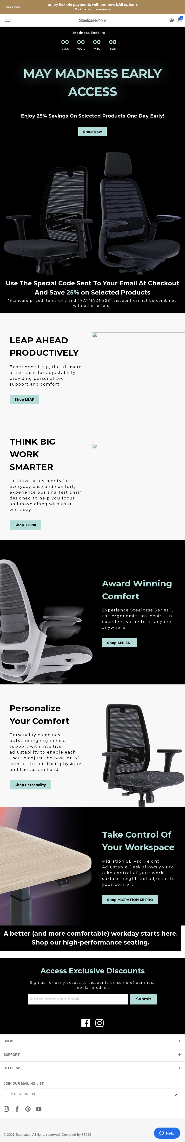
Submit (143, 999)
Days (65, 48)
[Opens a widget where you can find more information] (167, 1134)
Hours (81, 48)
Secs (113, 48)
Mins (97, 48)
